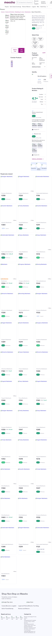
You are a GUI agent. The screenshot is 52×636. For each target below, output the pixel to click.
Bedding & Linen (19, 12)
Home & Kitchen (9, 12)
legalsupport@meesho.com (29, 631)
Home (2, 12)
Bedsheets (28, 12)
